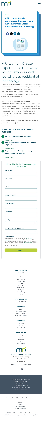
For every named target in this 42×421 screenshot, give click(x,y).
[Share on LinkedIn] (14, 33)
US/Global (21, 272)
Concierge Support (21, 313)
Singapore (21, 290)
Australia (21, 285)
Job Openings (21, 327)
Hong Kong (21, 292)
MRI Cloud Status (21, 315)
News (21, 337)
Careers (21, 325)
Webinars (21, 339)
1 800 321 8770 (22, 383)
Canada (21, 283)
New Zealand (21, 287)
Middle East (21, 281)
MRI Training (21, 343)
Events (21, 341)
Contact (21, 323)
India (21, 294)
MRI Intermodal (21, 301)
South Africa (21, 279)
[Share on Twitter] (11, 33)
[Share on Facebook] (7, 33)
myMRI (21, 309)
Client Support (21, 311)
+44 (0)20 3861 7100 (23, 365)
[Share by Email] (18, 33)
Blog (21, 335)
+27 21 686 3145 (25, 387)
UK (21, 275)
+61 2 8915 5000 (24, 390)
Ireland (21, 277)
